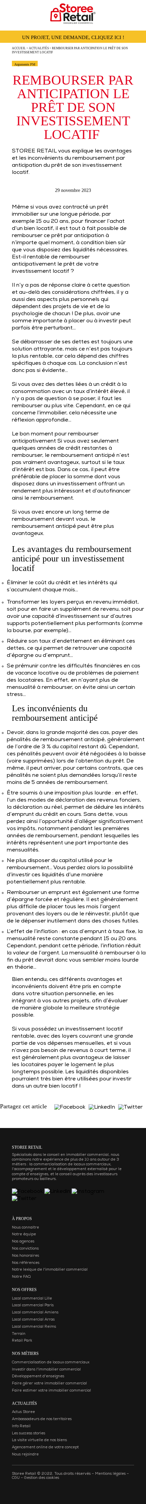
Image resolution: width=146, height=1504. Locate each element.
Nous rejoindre (25, 1454)
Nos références (25, 1263)
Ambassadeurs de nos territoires (42, 1419)
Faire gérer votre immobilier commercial (49, 1383)
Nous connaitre (25, 1228)
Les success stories (28, 1433)
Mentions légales (110, 1474)
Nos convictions (25, 1249)
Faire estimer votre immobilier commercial (51, 1391)
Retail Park (22, 1341)
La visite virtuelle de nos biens (39, 1440)
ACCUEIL (19, 48)
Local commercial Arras (33, 1320)
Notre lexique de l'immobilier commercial (50, 1270)
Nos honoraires (25, 1256)
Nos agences (23, 1241)
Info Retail (21, 1426)
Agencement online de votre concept (45, 1447)
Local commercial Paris (33, 1305)
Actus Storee (23, 1412)
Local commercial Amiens (35, 1312)
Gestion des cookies (41, 1478)
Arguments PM (24, 64)
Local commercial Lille (32, 1299)
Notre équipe (24, 1234)
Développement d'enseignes (38, 1376)
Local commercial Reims (34, 1327)
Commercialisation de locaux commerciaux (50, 1362)
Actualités (39, 48)
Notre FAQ (21, 1277)
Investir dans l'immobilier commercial (46, 1370)
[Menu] (12, 11)
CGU (16, 1478)
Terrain (18, 1334)
